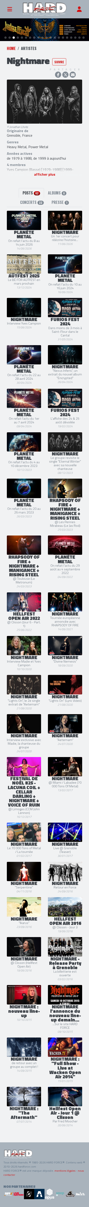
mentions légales (65, 1170)
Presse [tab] (59, 202)
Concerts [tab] (31, 202)
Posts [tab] (31, 193)
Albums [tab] (56, 193)
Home (11, 48)
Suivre (59, 61)
